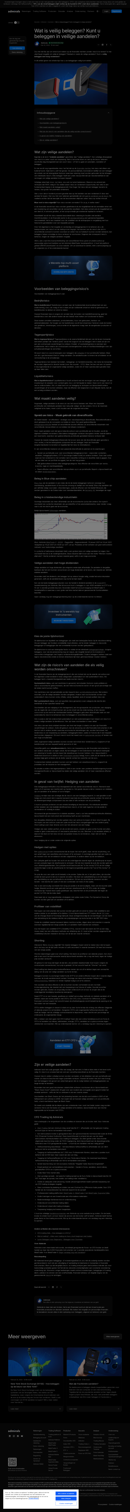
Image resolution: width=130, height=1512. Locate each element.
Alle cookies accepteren (66, 1493)
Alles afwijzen (66, 1498)
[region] (41, 1499)
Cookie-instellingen (66, 1503)
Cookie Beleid (33, 1498)
